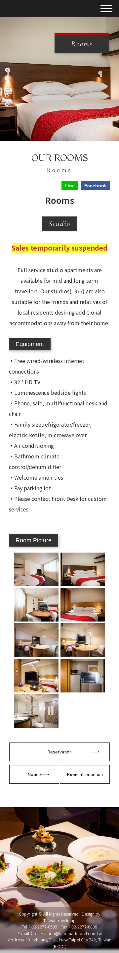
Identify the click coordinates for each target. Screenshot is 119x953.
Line (70, 185)
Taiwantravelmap (59, 920)
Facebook (95, 185)
